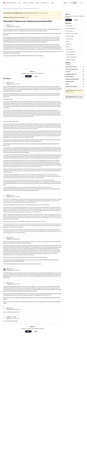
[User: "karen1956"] (4, 317)
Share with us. (26, 17)
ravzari (7, 82)
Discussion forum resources (74, 86)
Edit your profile (69, 25)
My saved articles (69, 49)
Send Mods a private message (72, 33)
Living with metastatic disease (74, 79)
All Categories (68, 64)
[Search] (70, 3)
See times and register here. (42, 13)
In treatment (74, 71)
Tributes (74, 84)
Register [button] (36, 76)
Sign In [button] (28, 76)
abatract (8, 25)
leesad (7, 268)
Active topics (68, 44)
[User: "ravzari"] (4, 83)
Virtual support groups (70, 54)
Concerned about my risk (74, 66)
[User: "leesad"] (4, 269)
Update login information (71, 28)
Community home (69, 38)
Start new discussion (70, 36)
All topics (68, 41)
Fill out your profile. (78, 96)
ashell (7, 282)
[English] (9, 3)
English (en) (65, 2)
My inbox (68, 46)
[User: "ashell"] (4, 283)
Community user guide (70, 51)
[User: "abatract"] (4, 25)
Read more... (71, 91)
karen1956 (8, 316)
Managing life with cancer (74, 74)
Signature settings (69, 31)
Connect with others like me (74, 69)
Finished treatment (74, 76)
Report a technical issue (70, 59)
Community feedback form (71, 57)
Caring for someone (74, 81)
